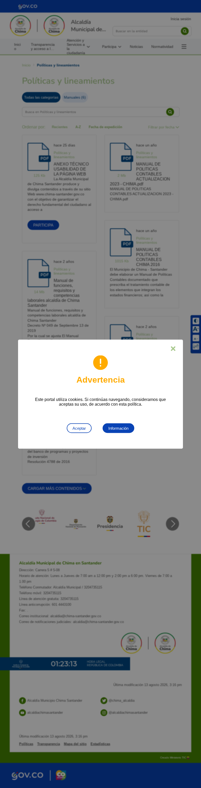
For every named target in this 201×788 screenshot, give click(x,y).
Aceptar (79, 428)
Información (118, 428)
